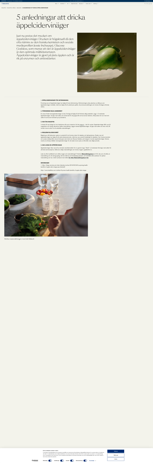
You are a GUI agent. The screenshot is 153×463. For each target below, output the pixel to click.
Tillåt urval (116, 455)
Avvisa (115, 459)
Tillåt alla (116, 451)
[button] (147, 3)
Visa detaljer (91, 460)
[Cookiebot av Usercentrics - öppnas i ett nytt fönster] (35, 461)
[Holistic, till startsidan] (5, 4)
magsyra (81, 124)
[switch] (62, 461)
